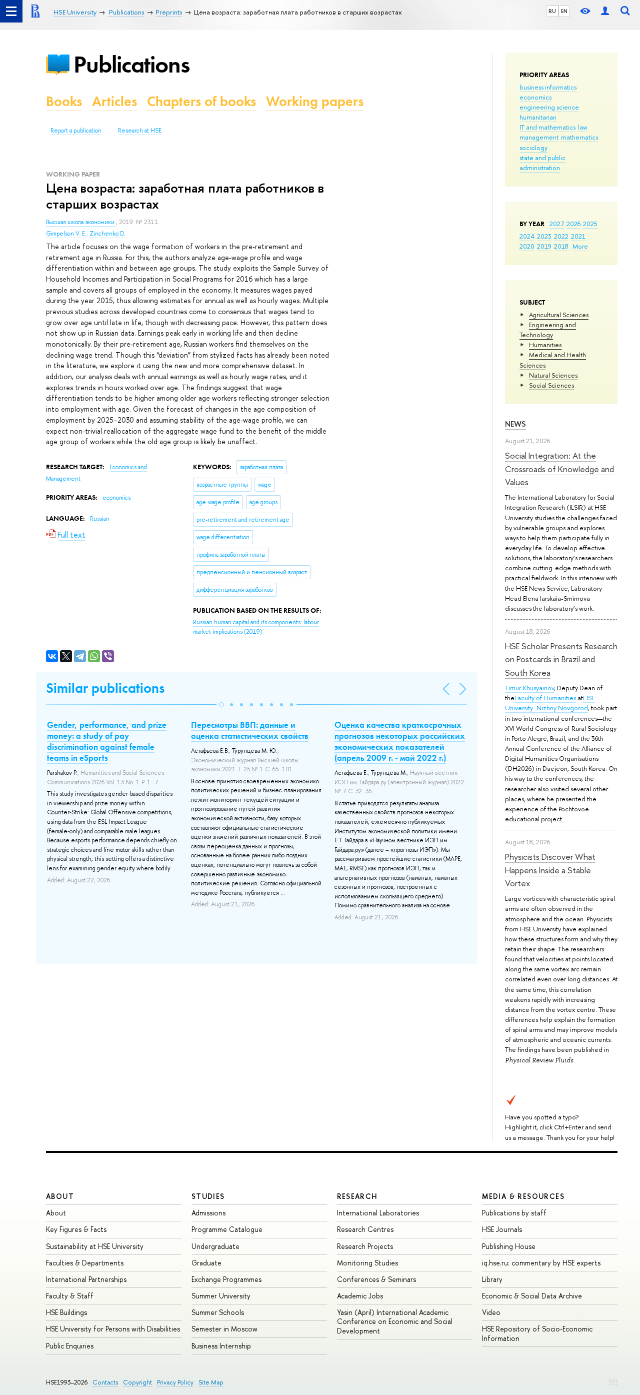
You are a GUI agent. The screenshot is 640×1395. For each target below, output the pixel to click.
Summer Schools (218, 1312)
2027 (557, 223)
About (60, 1196)
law (583, 127)
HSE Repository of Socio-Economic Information (537, 1333)
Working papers (315, 101)
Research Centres (365, 1229)
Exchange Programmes (227, 1279)
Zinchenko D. (108, 234)
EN (564, 11)
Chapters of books (201, 101)
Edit (613, 1380)
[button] (221, 705)
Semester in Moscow (225, 1328)
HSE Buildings (66, 1312)
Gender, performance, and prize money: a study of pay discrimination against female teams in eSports (106, 741)
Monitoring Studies (367, 1262)
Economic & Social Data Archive (532, 1295)
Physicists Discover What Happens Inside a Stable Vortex (550, 870)
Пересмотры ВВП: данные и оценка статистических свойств (249, 730)
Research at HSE (140, 131)
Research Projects (365, 1246)
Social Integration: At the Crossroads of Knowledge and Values (559, 469)
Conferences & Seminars (376, 1279)
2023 (544, 236)
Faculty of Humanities (545, 697)
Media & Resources (523, 1196)
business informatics (548, 87)
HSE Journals (502, 1229)
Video (491, 1312)
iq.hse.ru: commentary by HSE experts (541, 1262)
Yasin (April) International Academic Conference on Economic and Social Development (394, 1321)
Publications (132, 64)
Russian (100, 519)
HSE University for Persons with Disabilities (113, 1328)
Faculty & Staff (70, 1295)
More (580, 246)
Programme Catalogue (227, 1229)
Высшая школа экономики (81, 222)
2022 (561, 236)
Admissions (209, 1212)
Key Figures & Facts (76, 1229)
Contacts (105, 1382)
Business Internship (221, 1345)
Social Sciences (551, 385)
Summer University (221, 1295)
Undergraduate (216, 1246)
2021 (578, 236)
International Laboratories (378, 1212)
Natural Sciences (553, 375)
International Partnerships (86, 1279)
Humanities (545, 344)
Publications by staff (514, 1212)
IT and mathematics (548, 127)
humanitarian (538, 117)
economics (536, 97)
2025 (590, 223)
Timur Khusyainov (529, 687)
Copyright (137, 1382)
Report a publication (76, 131)
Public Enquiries (70, 1345)
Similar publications (105, 688)
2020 (527, 246)
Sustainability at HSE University (95, 1246)
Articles (114, 101)
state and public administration (543, 162)
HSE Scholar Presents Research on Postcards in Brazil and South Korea (561, 659)
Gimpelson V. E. (66, 234)
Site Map (211, 1382)
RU (552, 11)
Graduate (207, 1262)
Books (64, 101)
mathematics (579, 137)
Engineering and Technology (548, 329)
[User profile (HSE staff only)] (605, 11)
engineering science (549, 107)
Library (492, 1279)
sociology (534, 147)
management (539, 137)
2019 (544, 246)
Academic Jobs (360, 1295)
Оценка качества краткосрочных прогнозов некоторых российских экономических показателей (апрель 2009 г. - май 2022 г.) (399, 741)
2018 (561, 246)
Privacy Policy (175, 1382)
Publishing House (509, 1246)
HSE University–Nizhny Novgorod (549, 702)
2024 (527, 236)
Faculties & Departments (85, 1262)
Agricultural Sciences (558, 314)
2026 (573, 223)
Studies (208, 1196)
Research (357, 1196)
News (515, 424)
